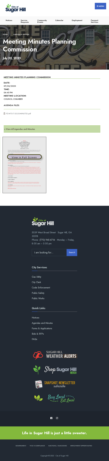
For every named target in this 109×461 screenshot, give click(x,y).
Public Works (38, 298)
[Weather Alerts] (54, 355)
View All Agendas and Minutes (20, 129)
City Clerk (36, 282)
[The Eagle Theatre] (54, 399)
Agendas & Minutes (21, 34)
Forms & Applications (42, 328)
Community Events (42, 21)
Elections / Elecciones (57, 446)
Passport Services (94, 21)
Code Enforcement (41, 287)
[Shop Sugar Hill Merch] (54, 370)
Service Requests (25, 21)
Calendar (59, 20)
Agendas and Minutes (42, 323)
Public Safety (38, 293)
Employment (77, 20)
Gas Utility (36, 276)
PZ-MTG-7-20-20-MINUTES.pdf (18, 113)
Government (21, 446)
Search (72, 252)
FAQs (34, 339)
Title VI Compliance (37, 446)
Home (5, 34)
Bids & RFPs (38, 333)
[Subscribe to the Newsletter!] (54, 384)
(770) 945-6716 (47, 239)
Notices (9, 20)
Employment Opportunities (81, 446)
